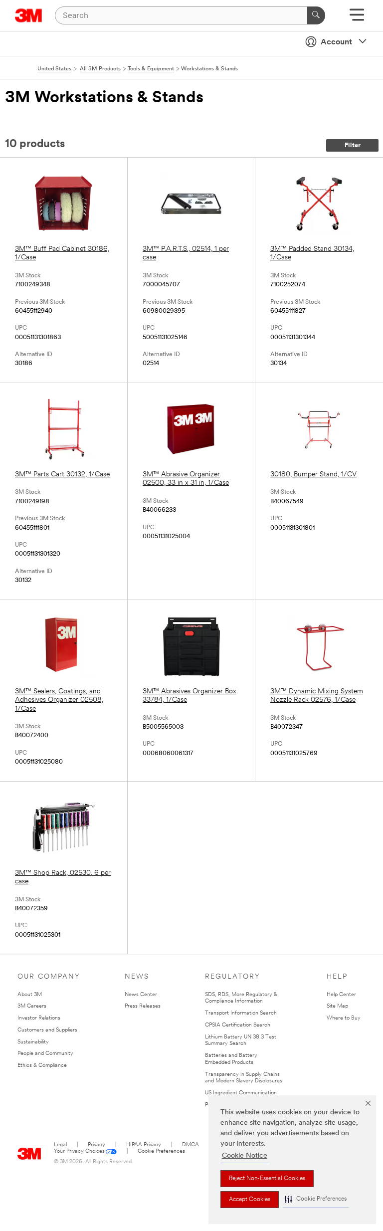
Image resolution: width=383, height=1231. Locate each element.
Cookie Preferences (161, 1151)
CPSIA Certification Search (237, 1025)
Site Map (337, 1006)
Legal (60, 1145)
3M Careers (31, 1006)
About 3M (29, 995)
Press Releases (143, 1006)
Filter (353, 145)
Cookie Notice (244, 1156)
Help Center (341, 995)
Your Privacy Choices (79, 1151)
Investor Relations (38, 1018)
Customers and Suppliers (47, 1030)
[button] (316, 1199)
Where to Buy (344, 1018)
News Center (141, 995)
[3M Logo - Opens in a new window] (28, 15)
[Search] (316, 15)
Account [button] (336, 42)
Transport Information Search (241, 1013)
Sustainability (33, 1042)
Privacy (96, 1145)
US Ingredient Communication (241, 1093)
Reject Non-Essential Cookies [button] (267, 1179)
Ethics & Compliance (42, 1065)
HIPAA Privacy (143, 1145)
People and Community (45, 1053)
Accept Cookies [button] (249, 1200)
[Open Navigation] (357, 18)
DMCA (190, 1145)
